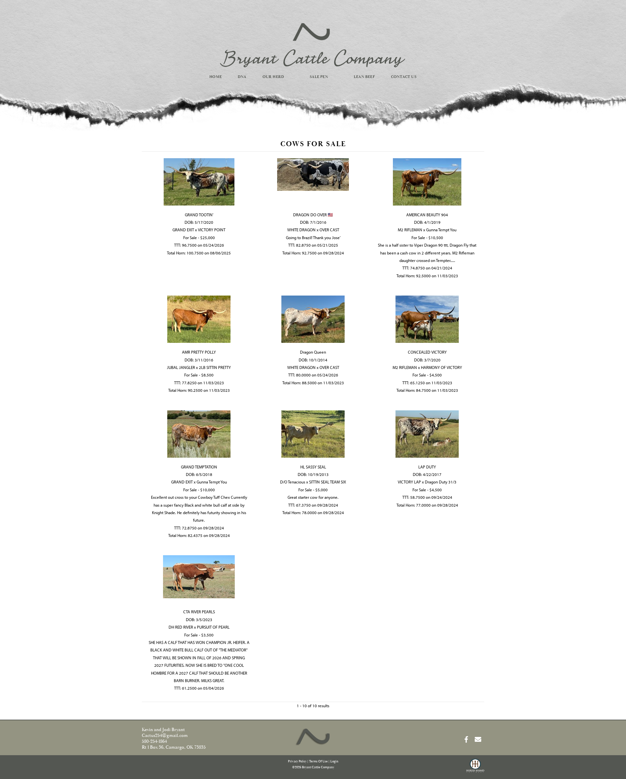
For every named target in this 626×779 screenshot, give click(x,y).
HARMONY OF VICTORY (441, 367)
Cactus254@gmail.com (165, 736)
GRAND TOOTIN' (199, 214)
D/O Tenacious (292, 481)
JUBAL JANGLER (181, 367)
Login (334, 761)
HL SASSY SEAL (313, 466)
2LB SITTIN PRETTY (215, 367)
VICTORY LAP (409, 481)
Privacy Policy (297, 761)
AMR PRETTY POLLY (199, 352)
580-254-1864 (154, 741)
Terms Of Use (318, 761)
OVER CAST (329, 229)
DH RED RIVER (181, 627)
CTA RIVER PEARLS (199, 611)
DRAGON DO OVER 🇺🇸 (313, 214)
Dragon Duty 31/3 (440, 481)
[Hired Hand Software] (475, 768)
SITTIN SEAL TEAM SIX (327, 481)
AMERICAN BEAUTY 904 (427, 214)
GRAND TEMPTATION (199, 466)
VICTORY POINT (211, 229)
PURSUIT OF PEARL (213, 627)
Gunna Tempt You (441, 229)
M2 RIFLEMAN (410, 229)
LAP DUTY (427, 466)
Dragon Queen (313, 352)
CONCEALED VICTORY (427, 352)
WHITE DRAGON (301, 229)
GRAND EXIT (183, 229)
